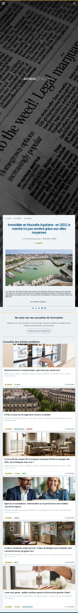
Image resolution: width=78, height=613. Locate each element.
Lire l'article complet (37, 302)
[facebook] (35, 308)
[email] (32, 308)
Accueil (8, 218)
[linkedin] (39, 308)
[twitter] (42, 308)
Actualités (18, 218)
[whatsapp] (45, 308)
